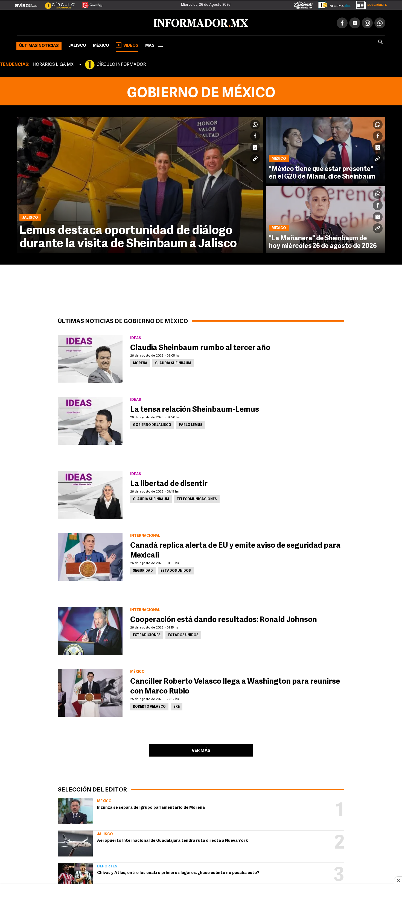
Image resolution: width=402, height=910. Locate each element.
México (101, 45)
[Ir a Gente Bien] (89, 3)
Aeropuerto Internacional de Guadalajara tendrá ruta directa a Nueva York (172, 840)
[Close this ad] (398, 880)
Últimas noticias (39, 45)
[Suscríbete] (369, 4)
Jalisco (77, 45)
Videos (130, 45)
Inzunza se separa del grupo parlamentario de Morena (151, 807)
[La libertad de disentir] (90, 494)
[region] (201, 897)
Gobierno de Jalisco (152, 424)
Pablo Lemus (190, 424)
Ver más (201, 750)
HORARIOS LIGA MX (53, 63)
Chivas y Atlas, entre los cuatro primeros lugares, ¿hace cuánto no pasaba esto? (178, 872)
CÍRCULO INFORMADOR (121, 63)
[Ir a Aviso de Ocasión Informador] (26, 3)
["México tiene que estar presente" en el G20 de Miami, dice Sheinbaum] (325, 149)
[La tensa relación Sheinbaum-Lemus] (90, 420)
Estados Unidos (176, 569)
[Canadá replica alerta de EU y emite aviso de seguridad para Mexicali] (90, 556)
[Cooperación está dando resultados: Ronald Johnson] (90, 630)
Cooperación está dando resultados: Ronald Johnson (223, 619)
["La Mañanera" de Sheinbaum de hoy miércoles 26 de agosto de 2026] (325, 218)
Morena (140, 362)
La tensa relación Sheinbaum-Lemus (194, 409)
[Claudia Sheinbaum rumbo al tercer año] (90, 358)
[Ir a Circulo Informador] (56, 3)
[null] (75, 810)
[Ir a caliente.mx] (303, 4)
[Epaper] (332, 4)
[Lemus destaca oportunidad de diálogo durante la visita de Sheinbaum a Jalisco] (140, 184)
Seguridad (143, 569)
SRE (176, 705)
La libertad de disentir (169, 483)
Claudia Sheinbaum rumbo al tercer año (200, 347)
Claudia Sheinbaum (173, 362)
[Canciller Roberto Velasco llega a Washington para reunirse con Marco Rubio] (90, 692)
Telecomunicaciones (197, 498)
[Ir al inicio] (81, 22)
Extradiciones (147, 634)
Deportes (107, 865)
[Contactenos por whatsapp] (379, 21)
